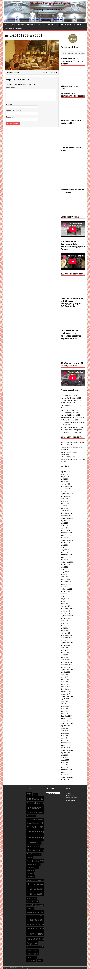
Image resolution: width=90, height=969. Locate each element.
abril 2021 (64, 601)
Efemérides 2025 (35, 850)
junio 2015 (64, 757)
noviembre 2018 (66, 665)
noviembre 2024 (66, 516)
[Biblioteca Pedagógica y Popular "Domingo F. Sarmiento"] (45, 20)
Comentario (10, 88)
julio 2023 (64, 545)
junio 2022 (64, 569)
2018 (29, 794)
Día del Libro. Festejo (68, 405)
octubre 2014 (65, 774)
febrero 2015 (65, 767)
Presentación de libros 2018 (43, 919)
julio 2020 (64, 621)
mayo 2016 (65, 733)
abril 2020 (64, 628)
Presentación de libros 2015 (35, 916)
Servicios (31, 24)
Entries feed (70, 795)
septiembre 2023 (67, 540)
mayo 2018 (65, 679)
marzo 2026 (65, 481)
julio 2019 (64, 648)
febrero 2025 (65, 511)
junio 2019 (64, 650)
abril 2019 (64, 655)
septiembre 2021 (67, 589)
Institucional (18, 24)
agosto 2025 (65, 496)
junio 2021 (64, 596)
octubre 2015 (65, 748)
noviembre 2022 (66, 557)
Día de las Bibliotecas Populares (40, 819)
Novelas (30, 908)
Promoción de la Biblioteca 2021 (44, 938)
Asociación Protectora (48, 24)
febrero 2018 (65, 687)
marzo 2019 (65, 657)
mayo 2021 (65, 599)
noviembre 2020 (66, 611)
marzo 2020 (65, 630)
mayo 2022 (65, 572)
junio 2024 (64, 525)
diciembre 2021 (66, 582)
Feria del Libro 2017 (35, 861)
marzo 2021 (65, 604)
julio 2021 (64, 594)
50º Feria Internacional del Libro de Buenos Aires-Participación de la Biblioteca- (72, 429)
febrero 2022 (65, 579)
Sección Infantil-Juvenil (71, 24)
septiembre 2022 (67, 562)
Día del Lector (66, 395)
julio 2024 (64, 523)
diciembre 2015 (66, 743)
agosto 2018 (65, 672)
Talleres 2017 (32, 950)
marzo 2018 (65, 684)
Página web (10, 117)
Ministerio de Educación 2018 (36, 880)
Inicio (6, 24)
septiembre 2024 (67, 518)
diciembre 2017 (66, 689)
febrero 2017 (65, 714)
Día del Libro (65, 413)
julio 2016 (64, 728)
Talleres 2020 (31, 957)
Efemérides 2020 (39, 832)
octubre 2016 (65, 721)
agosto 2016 (65, 726)
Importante (65, 398)
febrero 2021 (65, 606)
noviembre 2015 (66, 745)
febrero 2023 (65, 552)
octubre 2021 (65, 586)
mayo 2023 (65, 550)
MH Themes (32, 968)
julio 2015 (64, 755)
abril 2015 (64, 762)
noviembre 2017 (66, 691)
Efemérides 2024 (33, 846)
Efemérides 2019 (35, 827)
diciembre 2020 (66, 608)
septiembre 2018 (67, 669)
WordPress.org (71, 800)
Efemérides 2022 (33, 843)
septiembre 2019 (67, 643)
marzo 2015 (65, 765)
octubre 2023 (65, 538)
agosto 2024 (65, 521)
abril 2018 (64, 682)
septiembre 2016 (67, 723)
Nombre (9, 104)
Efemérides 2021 (39, 838)
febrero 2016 (65, 740)
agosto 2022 (65, 564)
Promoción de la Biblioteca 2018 (44, 928)
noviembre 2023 (66, 535)
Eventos (29, 858)
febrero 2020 (65, 633)
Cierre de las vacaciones (35, 812)
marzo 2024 (65, 528)
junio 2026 (64, 474)
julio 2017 (64, 701)
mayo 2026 (65, 477)
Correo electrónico (13, 111)
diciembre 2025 (66, 486)
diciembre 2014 (66, 770)
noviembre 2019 (66, 638)
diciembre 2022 (66, 555)
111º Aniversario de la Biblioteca (72, 422)
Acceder (69, 793)
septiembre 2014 (67, 777)
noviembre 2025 (66, 489)
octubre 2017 (65, 694)
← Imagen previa (12, 72)
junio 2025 (64, 501)
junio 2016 (64, 731)
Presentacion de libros (38, 912)
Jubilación (30, 874)
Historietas (30, 870)
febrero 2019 (65, 660)
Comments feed (71, 798)
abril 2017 (64, 709)
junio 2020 (64, 623)
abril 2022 (64, 574)
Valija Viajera (31, 960)
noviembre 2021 (66, 584)
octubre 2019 (65, 640)
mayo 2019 (65, 652)
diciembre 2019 (66, 635)
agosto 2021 (65, 591)
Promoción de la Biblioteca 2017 (42, 924)
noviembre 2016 (66, 718)
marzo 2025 (65, 508)
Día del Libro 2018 (35, 823)
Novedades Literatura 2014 (35, 905)
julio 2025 (64, 498)
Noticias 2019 (34, 889)
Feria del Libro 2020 (32, 867)
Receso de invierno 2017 (35, 947)
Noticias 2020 (35, 894)
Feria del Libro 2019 (33, 865)
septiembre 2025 (67, 494)
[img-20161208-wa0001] (32, 68)
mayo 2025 (65, 503)
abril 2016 (64, 735)
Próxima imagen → (50, 72)
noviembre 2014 (66, 772)
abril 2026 (64, 479)
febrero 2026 (65, 484)
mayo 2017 (65, 706)
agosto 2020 (65, 618)
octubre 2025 (65, 491)
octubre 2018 (65, 667)
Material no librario (13, 28)
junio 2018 (64, 677)
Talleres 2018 (32, 954)
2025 (35, 794)
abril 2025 (64, 506)
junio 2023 (64, 547)
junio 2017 (64, 704)
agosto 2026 (65, 472)
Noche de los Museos (40, 884)
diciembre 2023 (66, 533)
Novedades (31, 898)
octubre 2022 (65, 560)
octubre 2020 (65, 613)
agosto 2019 (65, 645)
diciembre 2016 (66, 716)
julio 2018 (64, 674)
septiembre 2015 (67, 750)
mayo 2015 (65, 760)
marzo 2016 (65, 738)
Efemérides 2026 (33, 854)
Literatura (30, 877)
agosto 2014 (65, 779)
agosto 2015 (65, 753)
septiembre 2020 (67, 616)
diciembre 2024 (66, 513)
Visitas (40, 960)
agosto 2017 (65, 699)
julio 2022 (64, 567)
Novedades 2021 (32, 902)
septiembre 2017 (67, 696)
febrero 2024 (65, 530)
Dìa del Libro (31, 816)
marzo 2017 (65, 711)
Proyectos (32, 943)
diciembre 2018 (66, 662)
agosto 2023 (65, 542)
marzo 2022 (65, 577)
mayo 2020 (65, 625)
